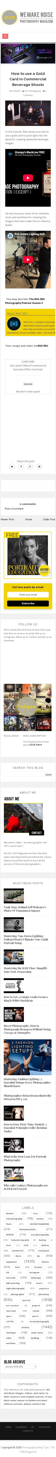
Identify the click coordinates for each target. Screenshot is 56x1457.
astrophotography (40, 1234)
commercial (17, 1250)
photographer (17, 1294)
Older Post (49, 519)
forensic (38, 1267)
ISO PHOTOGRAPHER (39, 1224)
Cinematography (14, 1219)
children (45, 1245)
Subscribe (28, 603)
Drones (40, 1219)
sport (8, 1316)
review (36, 1311)
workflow (10, 1343)
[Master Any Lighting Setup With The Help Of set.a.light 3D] (28, 53)
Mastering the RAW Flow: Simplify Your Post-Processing (25, 969)
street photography (39, 1321)
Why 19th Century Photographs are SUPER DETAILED (26, 1187)
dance (18, 1256)
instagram (34, 1272)
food (17, 1267)
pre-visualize (12, 1305)
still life (10, 1321)
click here (35, 744)
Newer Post (7, 519)
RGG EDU (43, 345)
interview (10, 1278)
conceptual (43, 1250)
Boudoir (10, 1213)
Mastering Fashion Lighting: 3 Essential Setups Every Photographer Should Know (27, 1082)
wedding (35, 1338)
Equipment (21, 1427)
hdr (7, 1272)
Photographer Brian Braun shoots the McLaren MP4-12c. (27, 1097)
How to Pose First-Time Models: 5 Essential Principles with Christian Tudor (25, 1128)
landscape (36, 1278)
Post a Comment (14, 508)
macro (39, 1283)
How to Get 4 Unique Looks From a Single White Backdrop (26, 998)
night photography (15, 1288)
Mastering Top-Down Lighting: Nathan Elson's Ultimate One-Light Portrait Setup (26, 939)
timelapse (11, 1333)
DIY (32, 1427)
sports (35, 1316)
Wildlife (10, 1234)
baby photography (20, 1240)
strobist (25, 1327)
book (8, 1245)
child (26, 1245)
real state (11, 1311)
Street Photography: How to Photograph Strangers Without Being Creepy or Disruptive (27, 1029)
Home (28, 519)
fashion (45, 1262)
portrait (26, 1300)
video (8, 1338)
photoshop (44, 1294)
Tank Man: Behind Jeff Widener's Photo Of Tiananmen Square (25, 908)
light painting (12, 1283)
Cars (35, 1213)
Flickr (9, 1224)
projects (36, 1305)
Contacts (28, 1431)
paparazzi (44, 1288)
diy (38, 1256)
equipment (11, 1262)
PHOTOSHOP (44, 1427)
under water (37, 1333)
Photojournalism (27, 1229)
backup (42, 1240)
